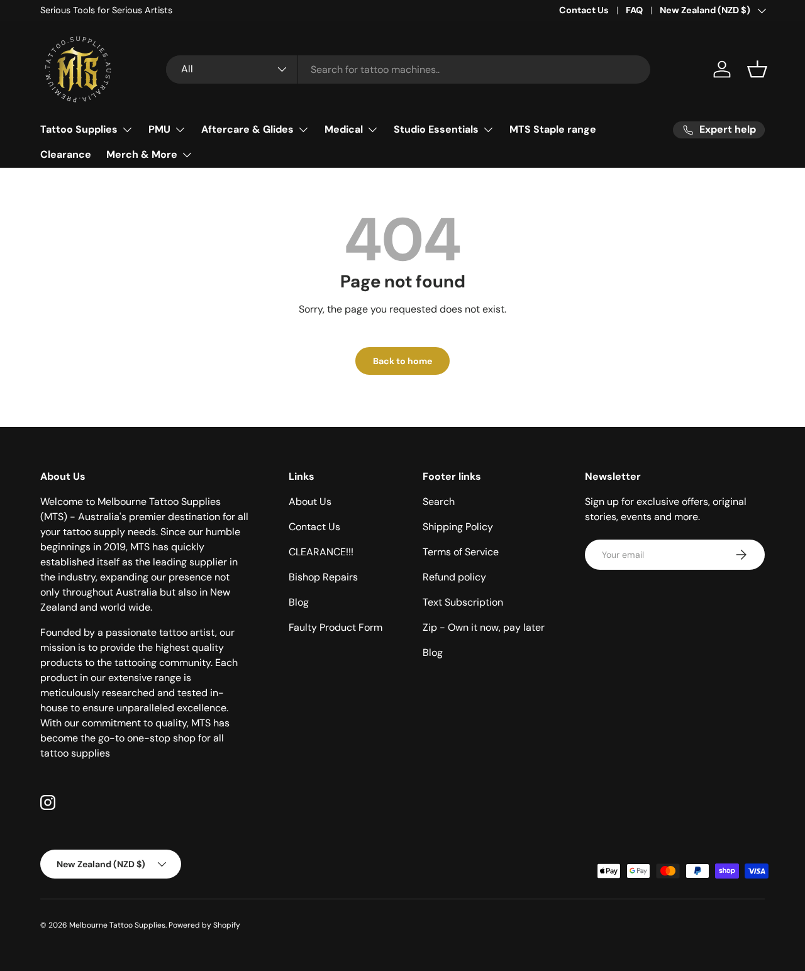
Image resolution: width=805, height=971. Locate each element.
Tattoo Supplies (79, 129)
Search (439, 501)
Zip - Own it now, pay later (484, 627)
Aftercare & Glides (247, 129)
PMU (159, 129)
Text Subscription (463, 602)
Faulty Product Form (335, 627)
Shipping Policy (458, 526)
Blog (299, 602)
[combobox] (408, 69)
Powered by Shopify (204, 925)
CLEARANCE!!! (321, 551)
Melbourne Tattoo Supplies (117, 925)
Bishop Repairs (323, 577)
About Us (310, 501)
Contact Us (584, 10)
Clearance (65, 154)
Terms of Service (461, 551)
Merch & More (141, 154)
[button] (757, 69)
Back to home (402, 361)
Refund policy (454, 577)
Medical (344, 129)
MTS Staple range (552, 129)
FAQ (634, 10)
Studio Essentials (436, 129)
